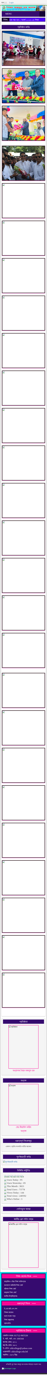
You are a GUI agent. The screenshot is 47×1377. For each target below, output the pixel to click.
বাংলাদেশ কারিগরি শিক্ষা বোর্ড (13, 1285)
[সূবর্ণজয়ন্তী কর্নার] (10, 1161)
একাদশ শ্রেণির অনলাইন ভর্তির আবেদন (18, 1146)
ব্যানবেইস (7, 1323)
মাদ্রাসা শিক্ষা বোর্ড (10, 1292)
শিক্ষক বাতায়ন (8, 1312)
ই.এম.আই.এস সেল (10, 1308)
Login (11, 3)
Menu (8, 14)
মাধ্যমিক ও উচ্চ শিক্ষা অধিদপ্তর (15, 1281)
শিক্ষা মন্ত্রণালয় (9, 1320)
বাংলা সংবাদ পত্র (9, 1316)
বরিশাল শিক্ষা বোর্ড (10, 1289)
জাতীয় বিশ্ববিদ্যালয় (10, 1296)
